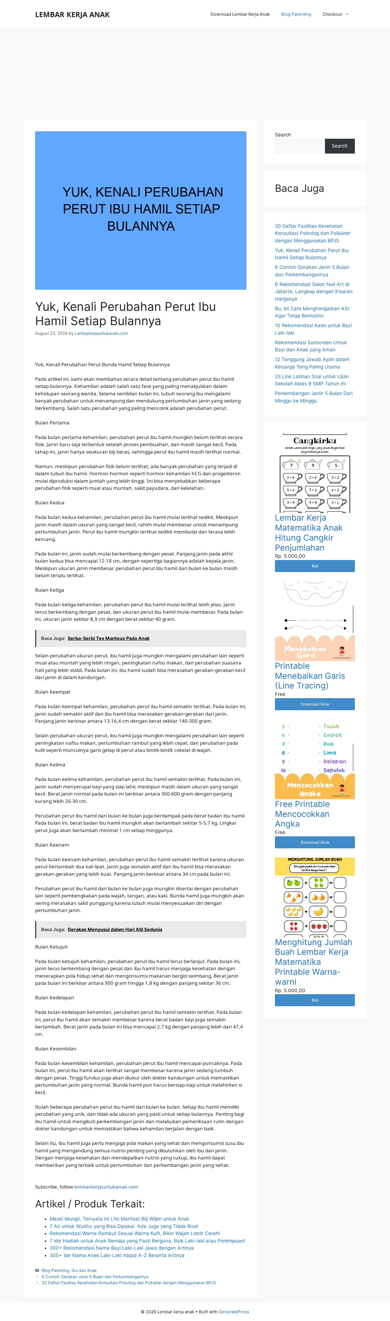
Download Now (315, 704)
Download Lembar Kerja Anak (240, 14)
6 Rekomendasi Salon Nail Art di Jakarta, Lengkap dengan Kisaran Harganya (314, 291)
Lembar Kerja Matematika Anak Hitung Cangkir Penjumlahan (309, 532)
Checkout (332, 14)
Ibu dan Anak (84, 1270)
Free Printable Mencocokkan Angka (302, 814)
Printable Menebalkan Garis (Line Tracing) (310, 676)
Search (283, 135)
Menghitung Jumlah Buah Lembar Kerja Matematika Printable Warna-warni (313, 962)
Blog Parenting (296, 14)
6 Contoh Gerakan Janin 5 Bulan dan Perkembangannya (95, 1276)
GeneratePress (234, 1311)
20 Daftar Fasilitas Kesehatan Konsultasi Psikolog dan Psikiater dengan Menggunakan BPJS (129, 1282)
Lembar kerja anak (72, 14)
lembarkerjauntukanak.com (106, 1186)
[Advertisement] (195, 71)
